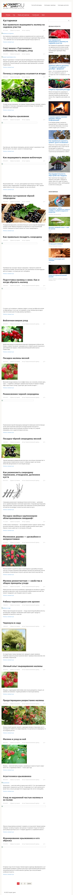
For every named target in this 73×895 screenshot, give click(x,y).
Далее (29, 883)
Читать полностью (8, 42)
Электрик (51, 214)
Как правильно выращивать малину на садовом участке (58, 41)
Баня (43, 15)
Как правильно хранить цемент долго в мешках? (58, 141)
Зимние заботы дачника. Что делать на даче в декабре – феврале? (59, 67)
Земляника (54, 278)
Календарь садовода (49, 5)
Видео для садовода (23, 15)
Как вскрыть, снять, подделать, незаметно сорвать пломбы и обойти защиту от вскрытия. (59, 210)
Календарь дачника (63, 5)
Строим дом (35, 15)
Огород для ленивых (56, 244)
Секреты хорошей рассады (59, 89)
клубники (60, 278)
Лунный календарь (36, 5)
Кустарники (17, 30)
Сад (14, 15)
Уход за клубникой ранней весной (58, 276)
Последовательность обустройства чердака (58, 174)
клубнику (51, 280)
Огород (8, 15)
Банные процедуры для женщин (57, 259)
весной (50, 278)
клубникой (64, 278)
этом (54, 280)
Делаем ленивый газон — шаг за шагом (59, 228)
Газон (50, 230)
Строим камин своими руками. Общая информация (58, 118)
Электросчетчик (57, 214)
